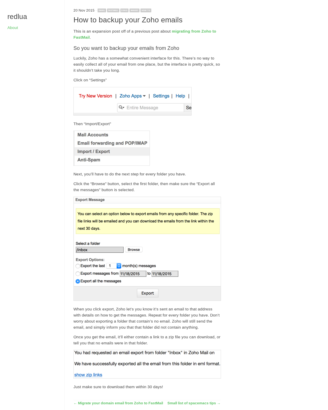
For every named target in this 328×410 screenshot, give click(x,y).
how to (146, 10)
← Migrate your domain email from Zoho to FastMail (118, 403)
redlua (17, 16)
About (12, 27)
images (134, 10)
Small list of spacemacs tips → (194, 403)
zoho (124, 10)
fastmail (113, 10)
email (102, 10)
